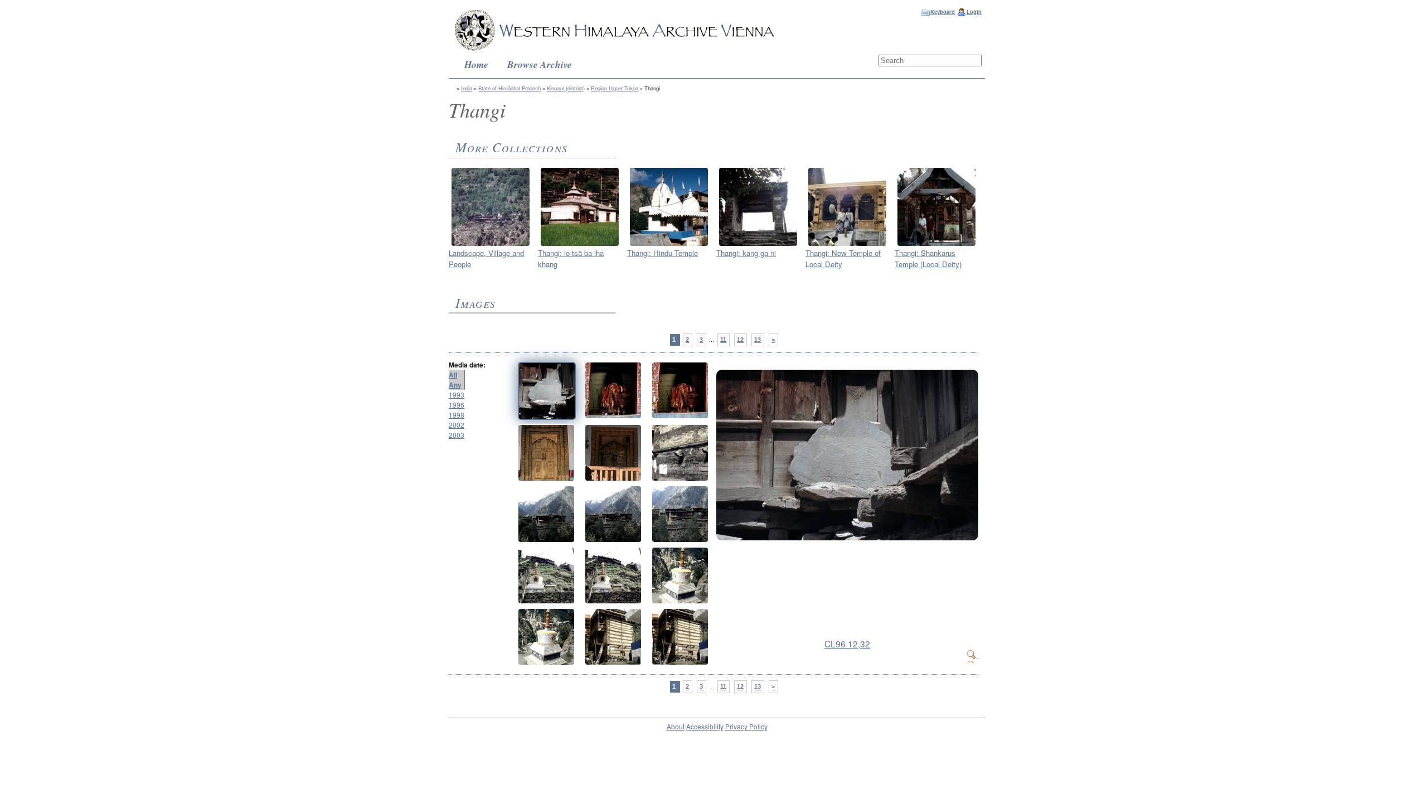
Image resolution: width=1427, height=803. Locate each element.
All (453, 375)
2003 (456, 434)
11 (723, 339)
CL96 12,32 (847, 643)
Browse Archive (539, 64)
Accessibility (705, 726)
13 (757, 339)
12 (740, 339)
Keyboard (942, 12)
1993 (456, 394)
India (466, 88)
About (676, 726)
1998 (456, 414)
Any (455, 385)
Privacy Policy (746, 726)
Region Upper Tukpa (614, 88)
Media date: (467, 365)
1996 (456, 404)
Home (476, 64)
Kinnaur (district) (566, 88)
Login (974, 12)
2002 (456, 424)
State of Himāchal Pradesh (509, 88)
